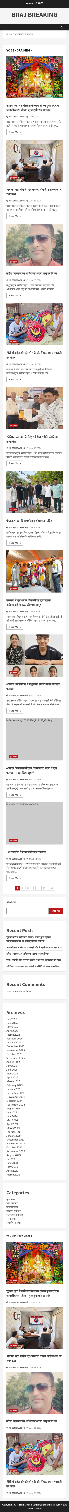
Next (50, 888)
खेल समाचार (12, 1203)
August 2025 (13, 1061)
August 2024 (13, 1108)
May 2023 (12, 1166)
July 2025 (11, 1065)
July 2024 (11, 1112)
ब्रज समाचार (13, 94)
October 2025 (14, 1054)
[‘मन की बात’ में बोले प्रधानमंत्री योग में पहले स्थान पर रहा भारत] (34, 1328)
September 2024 (15, 1104)
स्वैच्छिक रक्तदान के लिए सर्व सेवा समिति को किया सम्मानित (34, 408)
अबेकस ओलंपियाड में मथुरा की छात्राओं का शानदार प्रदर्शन (34, 655)
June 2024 (12, 1116)
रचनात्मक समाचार (14, 1214)
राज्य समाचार (13, 425)
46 (44, 888)
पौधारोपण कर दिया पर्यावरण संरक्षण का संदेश (34, 492)
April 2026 (12, 1030)
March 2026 (13, 1034)
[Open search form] (62, 27)
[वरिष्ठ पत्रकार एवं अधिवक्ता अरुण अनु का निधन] (34, 1393)
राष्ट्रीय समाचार (13, 1222)
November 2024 (15, 1096)
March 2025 (13, 1081)
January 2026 (13, 1042)
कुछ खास (10, 1199)
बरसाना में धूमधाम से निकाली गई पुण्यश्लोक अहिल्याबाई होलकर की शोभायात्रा (34, 571)
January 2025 (13, 1088)
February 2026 (14, 1038)
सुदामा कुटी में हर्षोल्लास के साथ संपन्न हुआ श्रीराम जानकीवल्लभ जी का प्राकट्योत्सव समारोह (34, 77)
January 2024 (13, 1135)
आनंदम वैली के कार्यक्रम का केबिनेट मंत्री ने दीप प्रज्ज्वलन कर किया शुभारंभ (34, 739)
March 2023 (13, 1174)
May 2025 (12, 1073)
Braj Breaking (34, 15)
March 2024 (13, 1127)
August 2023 (13, 1155)
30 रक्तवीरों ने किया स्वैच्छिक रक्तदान (34, 823)
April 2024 (12, 1123)
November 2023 (15, 1143)
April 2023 (12, 1170)
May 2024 (12, 1120)
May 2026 (12, 1026)
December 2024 (15, 1092)
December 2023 (15, 1139)
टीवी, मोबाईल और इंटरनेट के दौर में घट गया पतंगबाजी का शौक (34, 324)
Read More (16, 132)
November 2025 (15, 1050)
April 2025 (12, 1077)
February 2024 (14, 1131)
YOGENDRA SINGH (17, 116)
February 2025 (14, 1085)
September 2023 (15, 1151)
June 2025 (12, 1069)
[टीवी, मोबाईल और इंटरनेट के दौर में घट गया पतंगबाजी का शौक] (34, 1454)
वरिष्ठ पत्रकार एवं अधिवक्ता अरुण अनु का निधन (34, 245)
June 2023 (12, 1162)
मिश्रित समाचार (13, 1210)
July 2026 (11, 1019)
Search (11, 902)
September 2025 (15, 1057)
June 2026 (12, 1022)
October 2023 (14, 1147)
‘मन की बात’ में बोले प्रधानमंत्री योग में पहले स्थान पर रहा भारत (34, 161)
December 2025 (15, 1046)
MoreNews (60, 1504)
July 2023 (11, 1158)
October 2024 (14, 1100)
